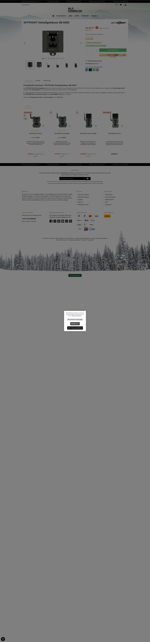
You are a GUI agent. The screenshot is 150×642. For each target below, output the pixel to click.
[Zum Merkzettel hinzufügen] (43, 126)
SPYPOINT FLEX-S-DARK (88, 133)
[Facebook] (51, 221)
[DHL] (107, 216)
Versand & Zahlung (83, 194)
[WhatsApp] (66, 221)
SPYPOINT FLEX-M (35, 133)
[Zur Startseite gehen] (75, 10)
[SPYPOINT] (118, 22)
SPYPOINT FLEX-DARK (61, 133)
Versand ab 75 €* (34, 1)
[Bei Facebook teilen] (87, 69)
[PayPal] (79, 216)
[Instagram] (55, 221)
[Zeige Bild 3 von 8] (48, 58)
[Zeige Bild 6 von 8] (57, 58)
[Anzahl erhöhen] (97, 50)
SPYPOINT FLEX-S (114, 133)
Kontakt (80, 199)
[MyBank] (92, 229)
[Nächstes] (81, 43)
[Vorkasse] (80, 229)
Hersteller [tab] (37, 80)
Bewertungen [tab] (47, 80)
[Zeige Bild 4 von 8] (51, 58)
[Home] (53, 16)
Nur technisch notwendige (75, 319)
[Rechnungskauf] (84, 224)
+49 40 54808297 (123, 1)
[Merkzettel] (121, 4)
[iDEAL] (86, 229)
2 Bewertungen (89, 39)
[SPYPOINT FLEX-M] (35, 121)
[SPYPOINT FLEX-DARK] (62, 121)
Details (35, 155)
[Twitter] (59, 221)
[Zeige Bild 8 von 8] (62, 58)
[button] (112, 56)
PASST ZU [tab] (27, 106)
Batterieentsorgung (83, 197)
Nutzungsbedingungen (97, 181)
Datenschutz (109, 194)
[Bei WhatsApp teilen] (94, 69)
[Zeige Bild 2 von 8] (45, 58)
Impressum (108, 204)
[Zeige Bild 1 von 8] (43, 58)
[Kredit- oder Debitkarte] (93, 216)
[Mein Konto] (125, 4)
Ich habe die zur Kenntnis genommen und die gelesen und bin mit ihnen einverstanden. (75, 183)
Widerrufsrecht (109, 199)
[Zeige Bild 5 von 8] (54, 58)
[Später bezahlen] (84, 216)
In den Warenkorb (112, 50)
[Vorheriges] (25, 43)
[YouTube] (62, 221)
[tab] (28, 80)
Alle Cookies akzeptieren (75, 328)
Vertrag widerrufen (75, 275)
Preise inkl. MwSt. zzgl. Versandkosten (94, 34)
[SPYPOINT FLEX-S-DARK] (88, 121)
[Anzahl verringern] (87, 50)
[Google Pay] (92, 220)
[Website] (70, 221)
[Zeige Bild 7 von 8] (60, 58)
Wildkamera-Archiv (83, 204)
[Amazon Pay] (80, 220)
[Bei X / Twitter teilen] (90, 69)
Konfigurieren (75, 323)
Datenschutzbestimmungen (60, 183)
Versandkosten (71, 238)
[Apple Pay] (86, 220)
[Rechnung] (91, 224)
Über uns (80, 202)
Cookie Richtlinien (110, 197)
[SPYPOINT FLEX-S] (114, 121)
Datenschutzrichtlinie (83, 181)
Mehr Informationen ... (77, 315)
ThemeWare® (90, 240)
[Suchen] (116, 4)
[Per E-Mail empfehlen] (97, 69)
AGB (83, 183)
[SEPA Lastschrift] (79, 224)
